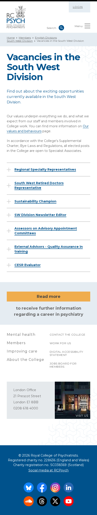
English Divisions (46, 37)
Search (61, 27)
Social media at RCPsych (48, 470)
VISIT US (82, 415)
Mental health (21, 334)
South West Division (20, 40)
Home (11, 37)
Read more (48, 296)
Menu (79, 26)
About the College (25, 359)
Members (25, 37)
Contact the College (67, 334)
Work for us (60, 343)
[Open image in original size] (16, 17)
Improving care (22, 351)
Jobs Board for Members (63, 365)
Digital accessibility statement (66, 353)
